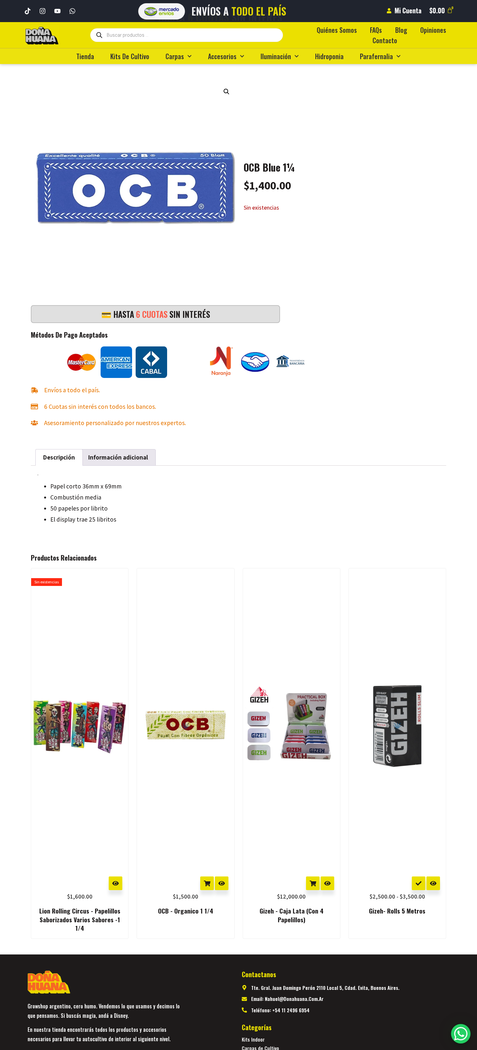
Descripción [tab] (59, 457)
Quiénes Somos (337, 30)
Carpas (174, 56)
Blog (401, 30)
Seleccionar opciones (418, 883)
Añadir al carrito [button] (207, 883)
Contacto (385, 40)
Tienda (85, 56)
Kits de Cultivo (129, 56)
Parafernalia (376, 56)
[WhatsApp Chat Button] (461, 1034)
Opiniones (433, 30)
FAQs (376, 30)
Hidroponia (329, 56)
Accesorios (222, 56)
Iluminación (276, 56)
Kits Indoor (253, 1039)
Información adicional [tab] (118, 457)
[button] (226, 91)
